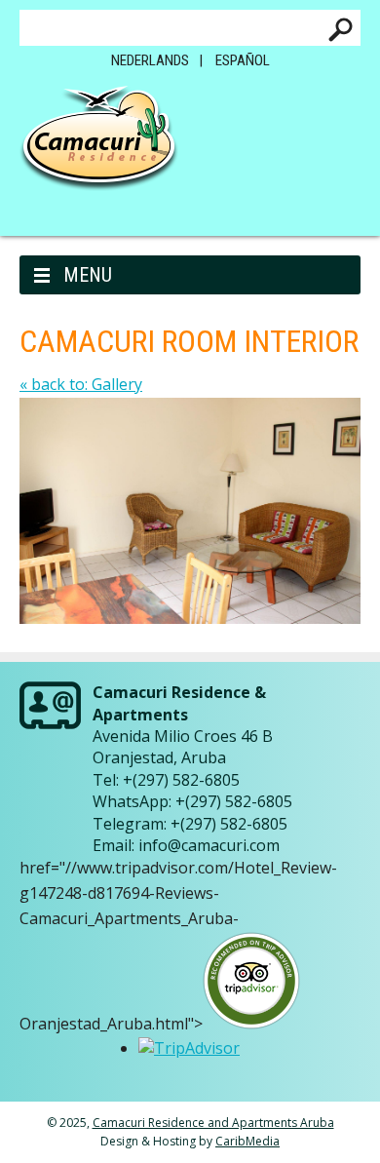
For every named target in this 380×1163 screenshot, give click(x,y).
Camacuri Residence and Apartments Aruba (213, 1122)
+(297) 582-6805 (181, 780)
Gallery (80, 384)
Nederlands (150, 60)
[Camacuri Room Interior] (190, 618)
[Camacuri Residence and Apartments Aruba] (98, 146)
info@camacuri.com (209, 845)
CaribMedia (247, 1141)
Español (242, 60)
